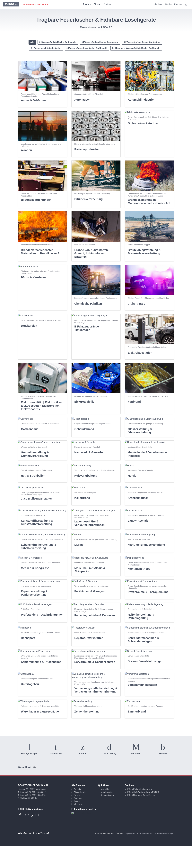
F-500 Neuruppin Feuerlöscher (141, 795)
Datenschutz (147, 833)
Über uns (178, 4)
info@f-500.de (30, 798)
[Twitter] (32, 814)
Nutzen (107, 4)
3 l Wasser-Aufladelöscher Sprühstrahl (57, 42)
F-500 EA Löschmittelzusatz (139, 789)
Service (168, 4)
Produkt (87, 4)
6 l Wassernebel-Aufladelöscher (46, 48)
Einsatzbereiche (81, 792)
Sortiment (158, 4)
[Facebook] (28, 814)
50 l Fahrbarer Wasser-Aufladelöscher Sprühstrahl (136, 48)
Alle (32, 42)
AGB (139, 833)
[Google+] (37, 814)
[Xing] (20, 814)
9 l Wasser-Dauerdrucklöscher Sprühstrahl (86, 48)
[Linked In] (24, 814)
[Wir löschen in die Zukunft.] (11, 4)
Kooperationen (107, 795)
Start (35, 767)
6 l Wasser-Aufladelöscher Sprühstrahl (100, 42)
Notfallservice (107, 792)
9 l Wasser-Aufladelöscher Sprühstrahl (142, 42)
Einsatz (98, 4)
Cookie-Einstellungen (164, 833)
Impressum (130, 833)
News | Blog (106, 789)
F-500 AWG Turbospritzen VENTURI (143, 792)
